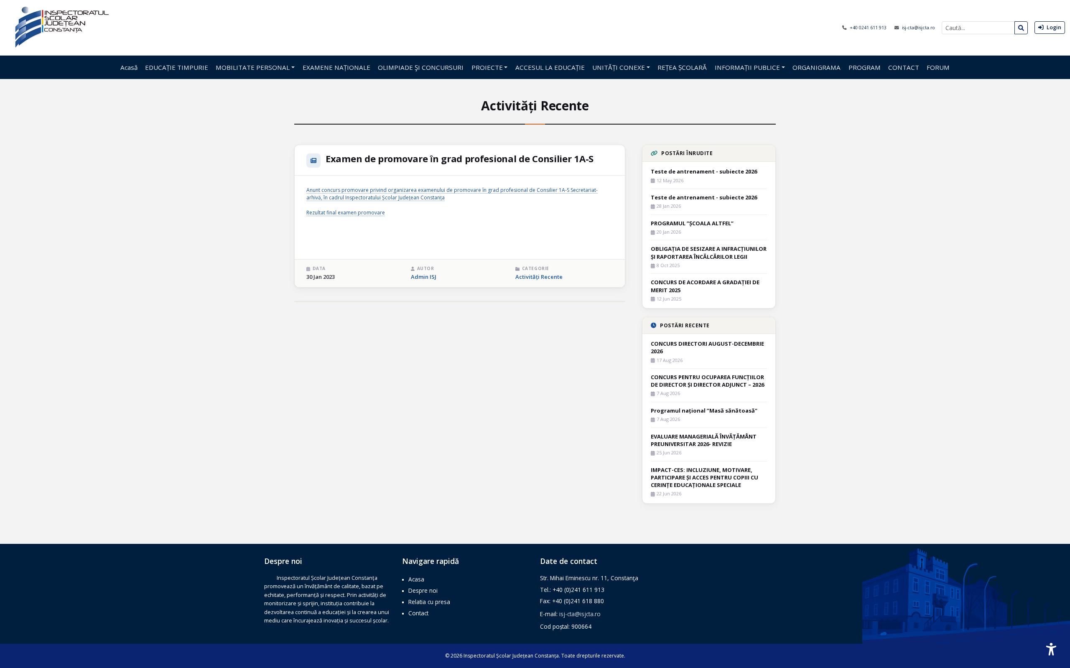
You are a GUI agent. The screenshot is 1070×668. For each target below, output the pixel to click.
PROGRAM (864, 67)
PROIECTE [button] (487, 67)
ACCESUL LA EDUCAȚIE (550, 67)
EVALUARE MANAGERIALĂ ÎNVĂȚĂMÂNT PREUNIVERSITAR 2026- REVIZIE (704, 440)
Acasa (416, 579)
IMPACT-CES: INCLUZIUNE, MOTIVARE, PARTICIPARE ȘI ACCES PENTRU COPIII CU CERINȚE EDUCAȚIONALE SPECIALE (704, 477)
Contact (418, 613)
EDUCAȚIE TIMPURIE (176, 67)
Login (1053, 27)
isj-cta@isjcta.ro (918, 28)
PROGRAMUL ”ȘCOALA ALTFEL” (692, 223)
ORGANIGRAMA (816, 67)
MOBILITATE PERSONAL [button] (253, 67)
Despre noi (423, 590)
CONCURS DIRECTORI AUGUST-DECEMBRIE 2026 (707, 347)
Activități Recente (539, 276)
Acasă (129, 67)
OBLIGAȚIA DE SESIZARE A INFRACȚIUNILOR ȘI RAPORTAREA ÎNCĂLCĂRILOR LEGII (709, 252)
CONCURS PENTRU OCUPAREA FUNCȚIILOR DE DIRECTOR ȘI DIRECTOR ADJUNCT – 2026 (707, 380)
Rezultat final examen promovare (345, 212)
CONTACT (903, 67)
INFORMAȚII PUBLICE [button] (747, 67)
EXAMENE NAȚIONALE (336, 67)
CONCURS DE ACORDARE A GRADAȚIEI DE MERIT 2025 (705, 285)
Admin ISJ (423, 276)
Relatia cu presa (429, 602)
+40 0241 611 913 (869, 28)
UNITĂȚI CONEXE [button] (618, 67)
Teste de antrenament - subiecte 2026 (704, 171)
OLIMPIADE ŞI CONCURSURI (421, 67)
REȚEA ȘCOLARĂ (682, 67)
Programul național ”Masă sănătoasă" (704, 410)
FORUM (938, 67)
